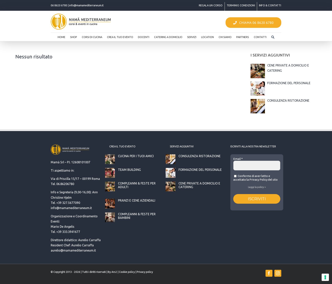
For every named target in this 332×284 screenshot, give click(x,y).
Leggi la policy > (257, 187)
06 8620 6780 (59, 5)
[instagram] (277, 273)
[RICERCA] (272, 36)
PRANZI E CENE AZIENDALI (136, 200)
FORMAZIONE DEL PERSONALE (200, 169)
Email (238, 158)
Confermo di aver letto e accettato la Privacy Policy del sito (255, 177)
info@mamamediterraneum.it (86, 5)
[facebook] (269, 273)
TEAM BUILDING (129, 169)
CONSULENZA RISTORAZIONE (199, 156)
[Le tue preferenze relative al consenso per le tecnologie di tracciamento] (325, 277)
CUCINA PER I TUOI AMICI (136, 156)
